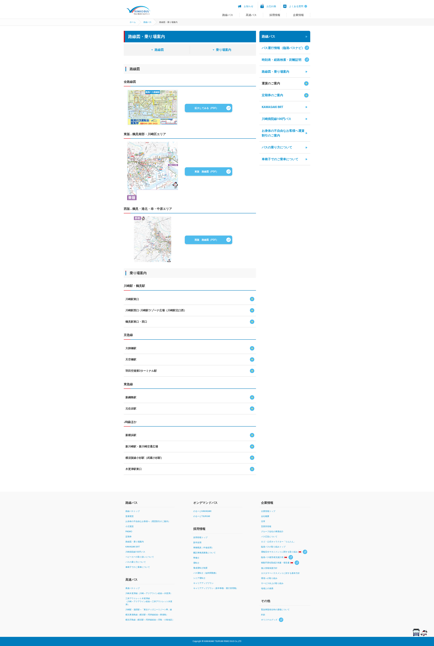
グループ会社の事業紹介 (272, 531)
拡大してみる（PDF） (206, 108)
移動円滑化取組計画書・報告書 (275, 563)
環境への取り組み (269, 578)
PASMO (128, 531)
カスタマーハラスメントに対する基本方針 (280, 573)
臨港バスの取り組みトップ (273, 547)
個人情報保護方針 (269, 568)
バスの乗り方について (277, 147)
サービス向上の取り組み (272, 583)
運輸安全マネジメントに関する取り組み (279, 552)
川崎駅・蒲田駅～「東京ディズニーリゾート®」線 (148, 609)
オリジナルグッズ (269, 620)
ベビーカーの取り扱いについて (139, 557)
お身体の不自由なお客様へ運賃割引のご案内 (283, 133)
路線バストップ (132, 511)
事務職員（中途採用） (203, 547)
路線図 (159, 49)
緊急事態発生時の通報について (275, 609)
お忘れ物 (271, 6)
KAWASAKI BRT (272, 107)
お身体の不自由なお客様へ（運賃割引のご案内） (147, 521)
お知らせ (248, 6)
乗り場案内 (223, 49)
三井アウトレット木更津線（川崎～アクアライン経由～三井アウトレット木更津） (148, 601)
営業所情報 (266, 526)
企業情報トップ (268, 511)
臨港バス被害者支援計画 (272, 557)
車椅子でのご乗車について (280, 159)
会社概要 (265, 516)
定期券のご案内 (272, 95)
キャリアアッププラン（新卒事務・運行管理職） (215, 588)
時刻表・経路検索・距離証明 (281, 59)
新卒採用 (197, 542)
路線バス (147, 22)
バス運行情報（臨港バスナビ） (283, 48)
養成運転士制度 (200, 568)
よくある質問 (296, 6)
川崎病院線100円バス (276, 119)
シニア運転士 (199, 578)
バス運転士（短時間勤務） (205, 573)
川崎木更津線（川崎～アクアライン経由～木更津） (148, 593)
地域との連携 (267, 588)
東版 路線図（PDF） (206, 171)
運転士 (196, 563)
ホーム (133, 22)
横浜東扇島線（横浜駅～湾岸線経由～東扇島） (146, 614)
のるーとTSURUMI (201, 516)
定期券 (128, 536)
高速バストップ (132, 588)
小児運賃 (129, 526)
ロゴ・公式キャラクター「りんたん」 (278, 542)
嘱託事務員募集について (204, 553)
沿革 (263, 521)
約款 (263, 614)
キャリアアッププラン (203, 583)
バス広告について (269, 536)
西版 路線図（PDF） (206, 239)
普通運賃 (129, 516)
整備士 (196, 558)
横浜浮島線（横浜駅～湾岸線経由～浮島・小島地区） (149, 620)
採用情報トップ (200, 537)
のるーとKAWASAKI (202, 511)
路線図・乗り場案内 (275, 71)
